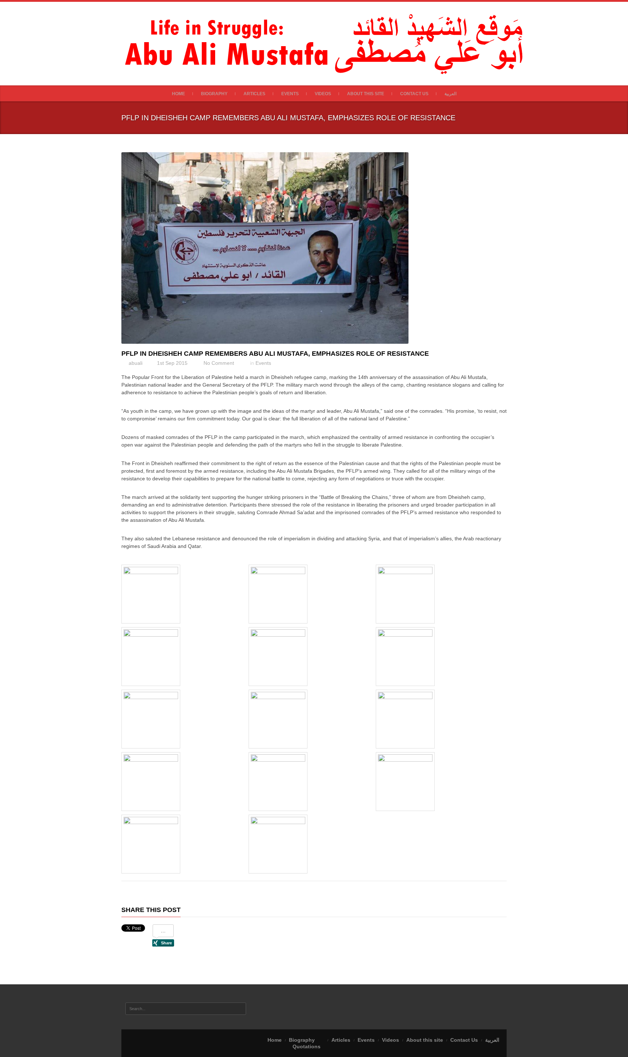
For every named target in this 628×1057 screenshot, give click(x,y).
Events (290, 94)
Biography (214, 94)
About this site (365, 94)
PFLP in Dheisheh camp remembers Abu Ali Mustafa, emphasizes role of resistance (275, 353)
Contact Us (414, 94)
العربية (450, 94)
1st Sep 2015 (172, 363)
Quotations (307, 1046)
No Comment (219, 363)
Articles (254, 94)
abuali (135, 363)
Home (178, 94)
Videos (323, 94)
